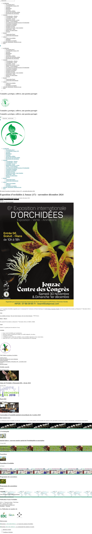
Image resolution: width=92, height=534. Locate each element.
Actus (4, 43)
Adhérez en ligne (12, 426)
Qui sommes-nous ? (10, 4)
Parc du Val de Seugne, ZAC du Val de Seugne (21, 315)
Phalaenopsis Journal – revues (12, 20)
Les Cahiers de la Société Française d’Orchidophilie (17, 22)
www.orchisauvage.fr (15, 449)
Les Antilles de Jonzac (5, 315)
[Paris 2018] (9, 396)
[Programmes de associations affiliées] (3, 483)
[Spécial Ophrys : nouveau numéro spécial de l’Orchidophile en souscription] (3, 437)
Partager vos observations (11, 30)
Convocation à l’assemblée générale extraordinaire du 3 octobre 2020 (20, 415)
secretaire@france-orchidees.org (7, 505)
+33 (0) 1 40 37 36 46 (7, 503)
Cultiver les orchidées (11, 38)
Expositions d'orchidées (7, 463)
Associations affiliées (10, 11)
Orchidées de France (10, 26)
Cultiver (5, 36)
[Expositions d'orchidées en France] (3, 460)
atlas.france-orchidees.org (8, 471)
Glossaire (8, 31)
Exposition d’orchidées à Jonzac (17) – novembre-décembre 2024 (20, 191)
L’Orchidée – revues (10, 18)
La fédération (6, 3)
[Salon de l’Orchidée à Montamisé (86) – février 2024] (9, 380)
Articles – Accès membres (12, 21)
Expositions (16, 199)
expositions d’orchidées (12, 355)
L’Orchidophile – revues (11, 17)
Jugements (8, 39)
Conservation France (10, 34)
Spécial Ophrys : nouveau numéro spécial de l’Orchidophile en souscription (22, 440)
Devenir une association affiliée (13, 12)
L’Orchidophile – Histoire (11, 16)
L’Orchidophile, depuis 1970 (12, 5)
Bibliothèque (9, 8)
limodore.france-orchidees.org (10, 494)
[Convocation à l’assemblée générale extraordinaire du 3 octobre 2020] (9, 412)
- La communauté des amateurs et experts (19, 526)
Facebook (2, 506)
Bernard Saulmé (9, 202)
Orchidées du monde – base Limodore (14, 27)
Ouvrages (8, 7)
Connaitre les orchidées (11, 25)
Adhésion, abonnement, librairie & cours (12, 42)
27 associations (23, 420)
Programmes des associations (12, 13)
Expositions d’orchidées (11, 40)
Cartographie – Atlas (10, 29)
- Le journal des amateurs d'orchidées (19, 523)
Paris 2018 (3, 399)
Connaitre (5, 15)
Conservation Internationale (12, 35)
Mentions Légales (7, 529)
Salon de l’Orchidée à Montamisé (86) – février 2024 (15, 383)
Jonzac (1, 310)
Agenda (3, 191)
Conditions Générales (8, 532)
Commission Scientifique (11, 24)
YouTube (8, 506)
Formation (8, 9)
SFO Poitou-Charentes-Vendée (52, 309)
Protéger (5, 33)
